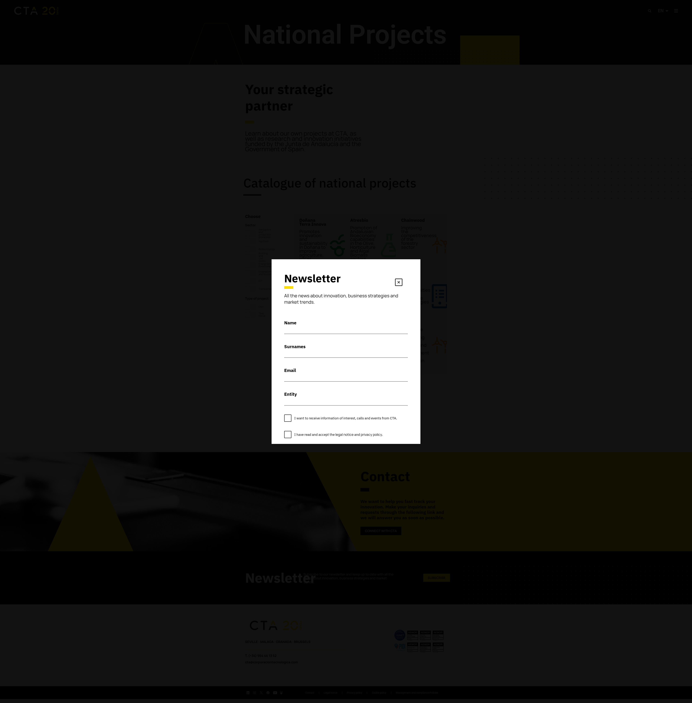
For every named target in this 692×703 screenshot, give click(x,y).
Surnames (295, 346)
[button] (398, 283)
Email (290, 370)
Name (290, 323)
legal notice (344, 434)
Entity (290, 394)
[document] (346, 351)
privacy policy (371, 434)
